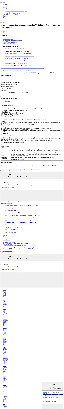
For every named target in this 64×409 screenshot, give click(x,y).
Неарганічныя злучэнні (10, 9)
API (6, 8)
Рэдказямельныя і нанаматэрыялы (13, 13)
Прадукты (5, 7)
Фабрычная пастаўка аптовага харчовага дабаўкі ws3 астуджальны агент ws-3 (23, 169)
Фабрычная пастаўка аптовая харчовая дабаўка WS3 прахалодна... (24, 217)
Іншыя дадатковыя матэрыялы (12, 14)
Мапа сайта (35, 247)
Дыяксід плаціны (14, 248)
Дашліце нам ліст (4, 96)
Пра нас (4, 15)
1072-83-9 (30, 248)
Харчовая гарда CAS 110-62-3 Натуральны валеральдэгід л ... (22, 222)
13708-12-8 (2, 248)
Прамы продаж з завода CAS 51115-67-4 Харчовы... (20, 56)
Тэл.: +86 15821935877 (8, 244)
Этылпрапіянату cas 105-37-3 (13, 213)
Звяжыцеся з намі (6, 18)
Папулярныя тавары (28, 247)
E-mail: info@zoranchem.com (9, 242)
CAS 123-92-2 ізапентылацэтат (14, 227)
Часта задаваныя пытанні (8, 17)
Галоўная (5, 6)
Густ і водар (8, 12)
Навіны (4, 16)
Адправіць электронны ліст (6, 251)
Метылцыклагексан (23, 248)
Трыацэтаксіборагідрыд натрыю (39, 248)
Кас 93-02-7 (8, 248)
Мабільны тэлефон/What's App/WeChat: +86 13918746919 (15, 245)
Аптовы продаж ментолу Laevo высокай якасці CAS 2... (21, 208)
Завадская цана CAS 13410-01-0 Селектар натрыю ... (20, 65)
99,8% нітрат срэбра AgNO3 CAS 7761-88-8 (17, 51)
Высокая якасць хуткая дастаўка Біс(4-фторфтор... (19, 60)
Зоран (1, 252)
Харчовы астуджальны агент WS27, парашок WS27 (15, 170)
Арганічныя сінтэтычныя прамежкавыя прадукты (16, 11)
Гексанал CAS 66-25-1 (11, 232)
